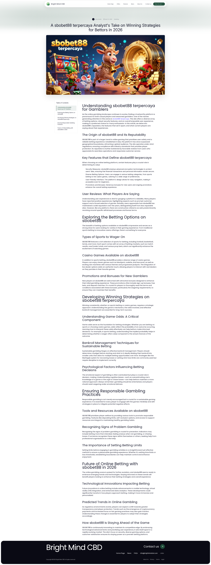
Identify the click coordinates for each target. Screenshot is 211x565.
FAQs (136, 553)
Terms (158, 559)
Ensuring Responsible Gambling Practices (66, 123)
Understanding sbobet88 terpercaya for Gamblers (64, 108)
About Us (145, 559)
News (129, 553)
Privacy (152, 559)
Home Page (120, 553)
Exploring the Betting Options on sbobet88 (66, 113)
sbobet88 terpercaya (121, 119)
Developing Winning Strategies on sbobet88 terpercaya (67, 118)
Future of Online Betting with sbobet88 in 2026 (65, 128)
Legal (162, 559)
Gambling (116, 19)
